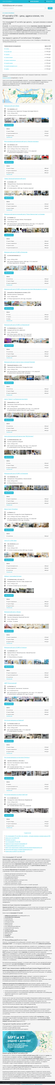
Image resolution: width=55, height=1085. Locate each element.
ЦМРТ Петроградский (10, 683)
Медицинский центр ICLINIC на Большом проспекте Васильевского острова (25, 289)
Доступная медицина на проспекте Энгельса (16, 757)
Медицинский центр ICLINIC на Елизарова (16, 473)
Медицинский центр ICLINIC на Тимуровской (16, 325)
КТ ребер (6, 69)
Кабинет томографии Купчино (12, 576)
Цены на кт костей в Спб (12, 838)
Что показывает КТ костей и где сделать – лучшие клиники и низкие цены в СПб (28, 836)
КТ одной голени (8, 63)
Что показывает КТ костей (13, 842)
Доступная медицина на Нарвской (14, 720)
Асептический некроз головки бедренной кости (19, 849)
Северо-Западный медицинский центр (15, 178)
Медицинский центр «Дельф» (12, 612)
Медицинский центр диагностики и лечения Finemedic (19, 362)
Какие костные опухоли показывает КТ (16, 844)
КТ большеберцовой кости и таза (15, 845)
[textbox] (23, 8)
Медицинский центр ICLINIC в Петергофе (15, 252)
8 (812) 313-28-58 (34, 1)
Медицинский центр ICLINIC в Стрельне (15, 647)
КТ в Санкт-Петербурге (8, 12)
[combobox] (24, 8)
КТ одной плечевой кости (10, 66)
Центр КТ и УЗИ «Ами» (10, 540)
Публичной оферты (38, 1084)
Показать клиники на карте (28, 95)
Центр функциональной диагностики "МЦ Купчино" (19, 436)
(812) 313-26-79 (9, 125)
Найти (50, 8)
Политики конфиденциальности (27, 1084)
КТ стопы (6, 48)
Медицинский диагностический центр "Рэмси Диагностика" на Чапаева (24, 214)
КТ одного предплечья (10, 60)
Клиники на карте (10, 840)
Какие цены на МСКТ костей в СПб (15, 851)
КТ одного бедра (8, 57)
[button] (7, 120)
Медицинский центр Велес (11, 106)
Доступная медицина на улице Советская (15, 794)
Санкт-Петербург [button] (7, 1)
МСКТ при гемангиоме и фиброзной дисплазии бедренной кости (24, 847)
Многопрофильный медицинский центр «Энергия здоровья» (21, 141)
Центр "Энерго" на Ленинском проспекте (16, 399)
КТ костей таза (8, 51)
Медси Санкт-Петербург (11, 509)
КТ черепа (6, 54)
